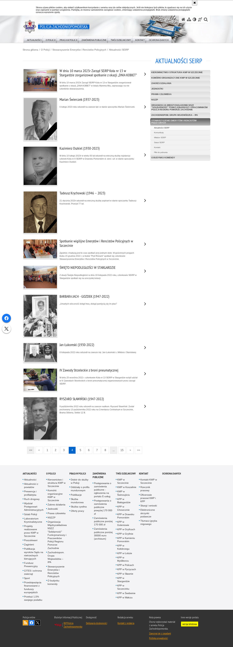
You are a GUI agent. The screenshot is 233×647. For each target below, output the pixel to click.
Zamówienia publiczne (99, 475)
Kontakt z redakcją (126, 623)
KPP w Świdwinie (126, 593)
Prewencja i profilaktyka (30, 493)
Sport (27, 578)
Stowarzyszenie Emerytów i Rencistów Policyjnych (79, 49)
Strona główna (30, 49)
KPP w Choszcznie (123, 508)
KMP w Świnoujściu (123, 493)
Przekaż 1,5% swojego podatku (33, 598)
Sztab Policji (30, 514)
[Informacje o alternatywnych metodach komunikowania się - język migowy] (200, 19)
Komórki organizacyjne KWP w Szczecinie (175, 78)
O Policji (45, 49)
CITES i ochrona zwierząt (33, 572)
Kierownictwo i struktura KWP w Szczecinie (177, 72)
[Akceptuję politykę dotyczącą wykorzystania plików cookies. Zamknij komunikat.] (194, 2)
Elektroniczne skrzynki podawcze (147, 513)
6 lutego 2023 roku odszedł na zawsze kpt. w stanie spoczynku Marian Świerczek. (97, 102)
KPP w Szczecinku (123, 587)
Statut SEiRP (159, 142)
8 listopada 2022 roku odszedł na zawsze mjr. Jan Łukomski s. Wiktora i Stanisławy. (98, 348)
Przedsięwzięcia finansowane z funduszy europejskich (32, 587)
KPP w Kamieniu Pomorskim (126, 540)
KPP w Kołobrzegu (123, 547)
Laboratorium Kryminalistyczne (33, 520)
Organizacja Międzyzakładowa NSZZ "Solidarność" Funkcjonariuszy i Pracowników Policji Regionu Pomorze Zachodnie (179, 107)
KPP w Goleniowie (123, 523)
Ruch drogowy (32, 499)
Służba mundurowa (77, 501)
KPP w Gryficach (126, 529)
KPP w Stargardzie (123, 580)
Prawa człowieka (161, 94)
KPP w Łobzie (124, 553)
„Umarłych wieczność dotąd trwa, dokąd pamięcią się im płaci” (88, 299)
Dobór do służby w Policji (79, 481)
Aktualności (30, 473)
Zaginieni (29, 544)
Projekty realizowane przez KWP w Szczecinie (31, 531)
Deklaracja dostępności (96, 623)
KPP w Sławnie (125, 573)
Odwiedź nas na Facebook (31, 622)
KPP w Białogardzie (123, 501)
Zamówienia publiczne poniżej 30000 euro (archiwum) (103, 533)
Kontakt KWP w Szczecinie (148, 481)
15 (120, 449)
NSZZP (154, 100)
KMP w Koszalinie (126, 487)
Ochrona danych (171, 473)
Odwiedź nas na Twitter (37, 622)
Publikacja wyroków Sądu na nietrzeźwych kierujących (33, 553)
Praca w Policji (77, 473)
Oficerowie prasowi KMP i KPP (148, 498)
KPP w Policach (125, 565)
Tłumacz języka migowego (148, 522)
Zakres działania (161, 83)
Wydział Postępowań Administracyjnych (33, 506)
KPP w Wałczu (125, 597)
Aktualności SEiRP (119, 49)
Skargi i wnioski (148, 505)
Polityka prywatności (158, 638)
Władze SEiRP (160, 137)
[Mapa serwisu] (189, 19)
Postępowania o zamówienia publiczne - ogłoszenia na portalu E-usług (102, 490)
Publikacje (76, 494)
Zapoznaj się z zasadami (160, 633)
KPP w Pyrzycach (126, 569)
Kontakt (157, 147)
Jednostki (157, 89)
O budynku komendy (163, 157)
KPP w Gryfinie (125, 533)
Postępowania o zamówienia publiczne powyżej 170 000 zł (103, 507)
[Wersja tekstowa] (194, 19)
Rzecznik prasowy (145, 489)
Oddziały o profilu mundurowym (80, 489)
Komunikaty (159, 133)
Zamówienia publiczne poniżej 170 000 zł (103, 521)
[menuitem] (34, 39)
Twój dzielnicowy (126, 473)
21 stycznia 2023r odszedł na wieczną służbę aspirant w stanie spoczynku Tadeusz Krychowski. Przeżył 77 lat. (98, 198)
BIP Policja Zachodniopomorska (73, 624)
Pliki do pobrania (161, 152)
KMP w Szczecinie (123, 481)
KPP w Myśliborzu (123, 559)
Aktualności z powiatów (31, 485)
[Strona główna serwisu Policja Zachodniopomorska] (183, 19)
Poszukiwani (30, 540)
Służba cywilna (79, 506)
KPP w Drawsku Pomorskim (125, 516)
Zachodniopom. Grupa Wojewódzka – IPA (174, 115)
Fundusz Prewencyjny (31, 565)
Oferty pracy (77, 511)
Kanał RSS (25, 622)
